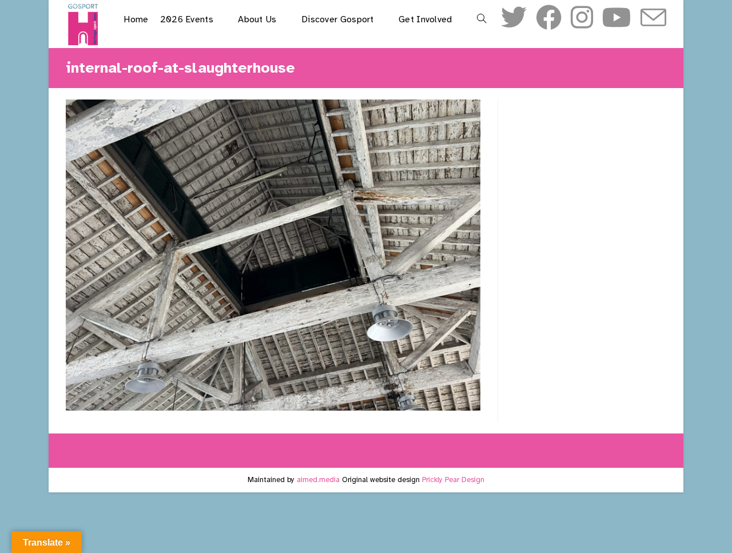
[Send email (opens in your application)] (653, 19)
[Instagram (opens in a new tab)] (582, 18)
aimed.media (318, 479)
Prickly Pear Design (453, 479)
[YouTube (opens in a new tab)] (617, 18)
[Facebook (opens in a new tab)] (548, 18)
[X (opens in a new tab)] (513, 18)
